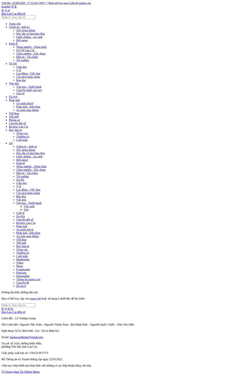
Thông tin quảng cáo (28, 279)
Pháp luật (14, 100)
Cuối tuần (22, 139)
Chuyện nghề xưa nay (29, 90)
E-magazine (23, 269)
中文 (14, 6)
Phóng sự (14, 120)
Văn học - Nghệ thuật (28, 86)
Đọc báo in (15, 130)
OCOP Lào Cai (25, 50)
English (5, 6)
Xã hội (13, 63)
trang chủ (35, 298)
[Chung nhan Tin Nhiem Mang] (20, 371)
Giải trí (20, 93)
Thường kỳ (22, 136)
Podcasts (21, 272)
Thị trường (22, 60)
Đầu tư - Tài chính (27, 56)
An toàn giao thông (27, 110)
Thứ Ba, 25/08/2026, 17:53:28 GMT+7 (24, 3)
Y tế (18, 70)
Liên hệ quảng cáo (80, 3)
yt (6, 10)
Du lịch (13, 96)
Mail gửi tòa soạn (58, 3)
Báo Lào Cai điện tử (13, 13)
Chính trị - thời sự (19, 27)
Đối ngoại (22, 40)
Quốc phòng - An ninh (29, 37)
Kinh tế (13, 43)
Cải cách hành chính (28, 76)
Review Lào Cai (18, 126)
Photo (19, 266)
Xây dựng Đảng (25, 30)
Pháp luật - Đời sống (28, 106)
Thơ (26, 209)
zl (9, 10)
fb (2, 10)
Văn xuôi (29, 206)
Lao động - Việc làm (28, 73)
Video (19, 262)
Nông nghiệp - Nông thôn (31, 47)
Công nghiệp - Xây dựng (31, 53)
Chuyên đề (22, 282)
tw (11, 308)
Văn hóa (14, 83)
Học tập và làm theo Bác (30, 33)
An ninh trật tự (24, 103)
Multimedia (23, 259)
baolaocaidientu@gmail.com (26, 337)
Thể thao (14, 113)
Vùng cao (22, 133)
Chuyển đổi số (17, 123)
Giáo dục (21, 66)
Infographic (23, 276)
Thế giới (14, 116)
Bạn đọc (21, 80)
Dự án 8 (21, 286)
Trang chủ (15, 23)
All (11, 143)
